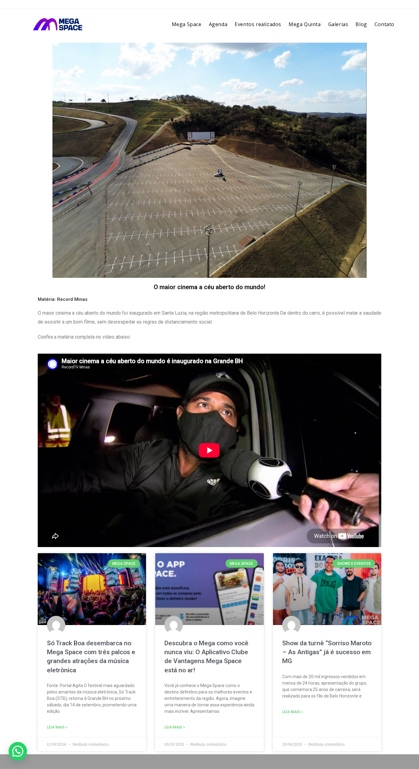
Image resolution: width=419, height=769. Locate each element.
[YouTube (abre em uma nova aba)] (390, 6)
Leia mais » (57, 727)
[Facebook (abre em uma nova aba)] (372, 6)
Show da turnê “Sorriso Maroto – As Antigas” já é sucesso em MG (326, 652)
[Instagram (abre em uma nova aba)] (381, 6)
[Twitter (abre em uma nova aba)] (363, 6)
